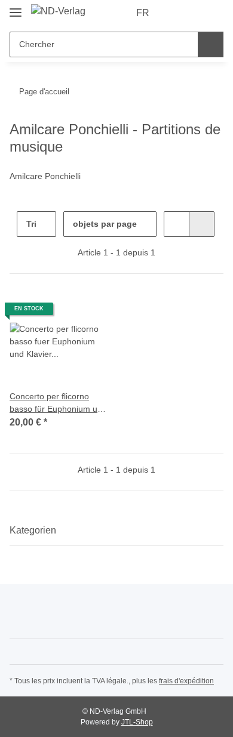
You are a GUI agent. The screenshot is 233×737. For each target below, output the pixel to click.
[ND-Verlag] (58, 11)
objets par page (105, 224)
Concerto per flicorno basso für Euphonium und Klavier (58, 403)
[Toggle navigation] (16, 7)
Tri (31, 224)
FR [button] (142, 13)
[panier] (213, 13)
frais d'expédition (186, 681)
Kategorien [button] (33, 530)
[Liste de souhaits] (194, 13)
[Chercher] (210, 44)
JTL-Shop (137, 722)
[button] (176, 13)
